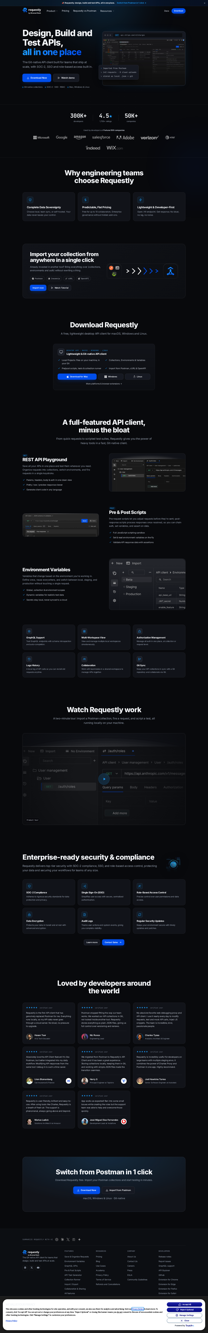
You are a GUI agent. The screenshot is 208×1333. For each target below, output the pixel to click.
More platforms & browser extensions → (104, 383)
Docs (166, 11)
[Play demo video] (104, 779)
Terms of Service (103, 1279)
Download (178, 11)
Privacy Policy (11, 1320)
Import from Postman (120, 1190)
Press (129, 1270)
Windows (112, 376)
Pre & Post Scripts (73, 1270)
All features (70, 1293)
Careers (130, 1266)
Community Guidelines (137, 1279)
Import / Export (71, 1284)
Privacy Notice (138, 1309)
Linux (139, 376)
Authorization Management (151, 637)
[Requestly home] (31, 11)
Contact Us (132, 1261)
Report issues (165, 1261)
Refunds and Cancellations (108, 1284)
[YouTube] (38, 1267)
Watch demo (68, 77)
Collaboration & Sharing (75, 1289)
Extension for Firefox (168, 1289)
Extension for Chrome (168, 1279)
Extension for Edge (167, 1284)
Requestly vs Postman (84, 10)
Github (162, 1275)
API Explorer (164, 1270)
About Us (131, 1256)
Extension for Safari (167, 1293)
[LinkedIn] (25, 1267)
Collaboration (89, 665)
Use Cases (100, 1266)
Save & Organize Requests (77, 1256)
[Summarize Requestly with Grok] (68, 1239)
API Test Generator (73, 1275)
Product (51, 10)
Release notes (165, 1256)
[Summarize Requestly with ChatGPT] (56, 1239)
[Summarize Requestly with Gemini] (79, 1239)
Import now (38, 288)
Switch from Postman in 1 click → (131, 3)
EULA (129, 1275)
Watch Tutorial (61, 288)
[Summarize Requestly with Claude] (62, 1239)
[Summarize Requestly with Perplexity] (73, 1239)
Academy (100, 1270)
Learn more (91, 942)
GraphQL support (166, 1266)
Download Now (39, 77)
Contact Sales (111, 942)
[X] (31, 1267)
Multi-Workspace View (93, 637)
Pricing (65, 10)
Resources (106, 10)
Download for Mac (79, 376)
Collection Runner (72, 1279)
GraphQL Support (35, 637)
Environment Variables (74, 1261)
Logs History (33, 665)
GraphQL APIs (71, 1266)
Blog (98, 1261)
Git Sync (141, 665)
